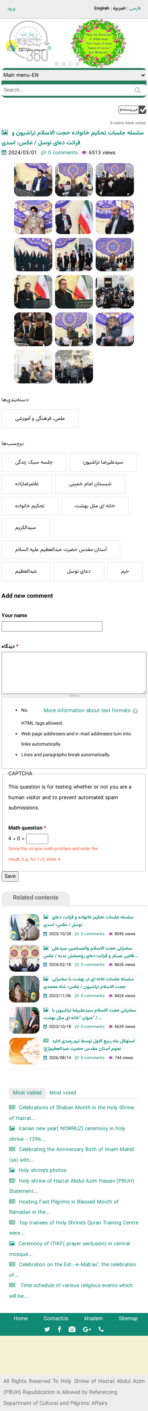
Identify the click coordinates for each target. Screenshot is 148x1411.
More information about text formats (87, 711)
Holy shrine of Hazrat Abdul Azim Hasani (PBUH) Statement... (71, 1186)
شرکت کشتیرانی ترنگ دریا (26, 1368)
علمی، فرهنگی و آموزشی (40, 419)
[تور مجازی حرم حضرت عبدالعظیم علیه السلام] (30, 62)
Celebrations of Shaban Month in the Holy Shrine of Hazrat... (71, 1113)
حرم (125, 571)
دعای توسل (79, 571)
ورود (11, 9)
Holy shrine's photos (42, 1171)
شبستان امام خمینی (90, 484)
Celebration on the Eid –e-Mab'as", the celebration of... (72, 1270)
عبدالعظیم (26, 571)
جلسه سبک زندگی (34, 462)
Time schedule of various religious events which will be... (71, 1291)
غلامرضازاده (27, 484)
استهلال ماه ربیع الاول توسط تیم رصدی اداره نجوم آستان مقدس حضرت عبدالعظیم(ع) (89, 1045)
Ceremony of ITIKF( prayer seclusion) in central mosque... (69, 1249)
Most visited (27, 1093)
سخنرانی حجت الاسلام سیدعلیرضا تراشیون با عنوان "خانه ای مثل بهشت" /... (89, 1014)
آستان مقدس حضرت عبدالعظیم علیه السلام (61, 550)
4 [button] (77, 64)
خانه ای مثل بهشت (95, 506)
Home (21, 1319)
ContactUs (56, 1319)
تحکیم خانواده (29, 506)
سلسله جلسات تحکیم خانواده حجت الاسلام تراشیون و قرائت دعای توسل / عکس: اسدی (73, 137)
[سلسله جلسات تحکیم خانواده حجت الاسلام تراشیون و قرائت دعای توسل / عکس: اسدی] (33, 179)
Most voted (62, 1093)
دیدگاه (10, 647)
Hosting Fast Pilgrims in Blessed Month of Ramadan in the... (64, 1207)
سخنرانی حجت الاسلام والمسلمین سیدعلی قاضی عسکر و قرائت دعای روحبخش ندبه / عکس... (91, 952)
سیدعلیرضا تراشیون (103, 462)
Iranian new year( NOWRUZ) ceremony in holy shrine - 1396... (67, 1134)
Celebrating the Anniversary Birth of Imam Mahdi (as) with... (71, 1155)
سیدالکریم (25, 528)
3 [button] (70, 64)
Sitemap (128, 1319)
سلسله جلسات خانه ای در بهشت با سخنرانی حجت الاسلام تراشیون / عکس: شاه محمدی (88, 983)
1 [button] (57, 64)
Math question (27, 828)
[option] (98, 43)
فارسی (135, 8)
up (132, 109)
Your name (14, 616)
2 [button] (63, 64)
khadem (93, 1319)
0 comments (63, 153)
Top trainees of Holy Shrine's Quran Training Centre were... (74, 1228)
